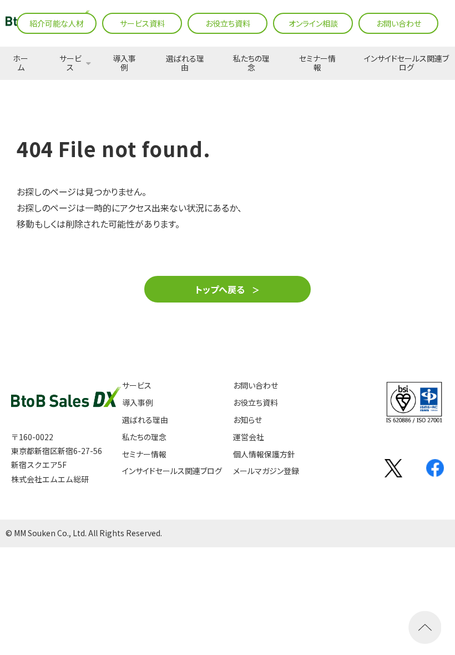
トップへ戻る (220, 289)
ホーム (20, 63)
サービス (70, 63)
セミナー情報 (317, 63)
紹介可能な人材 (56, 23)
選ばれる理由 (185, 63)
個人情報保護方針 (264, 454)
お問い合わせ (398, 23)
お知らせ (247, 420)
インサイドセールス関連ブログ (406, 63)
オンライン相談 (313, 23)
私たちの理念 (251, 63)
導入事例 (124, 63)
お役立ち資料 (227, 23)
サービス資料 (142, 23)
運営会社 (248, 437)
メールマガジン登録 (266, 471)
